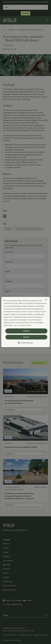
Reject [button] (26, 337)
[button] (25, 342)
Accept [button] (26, 331)
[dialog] (25, 322)
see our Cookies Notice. (23, 325)
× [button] (46, 299)
